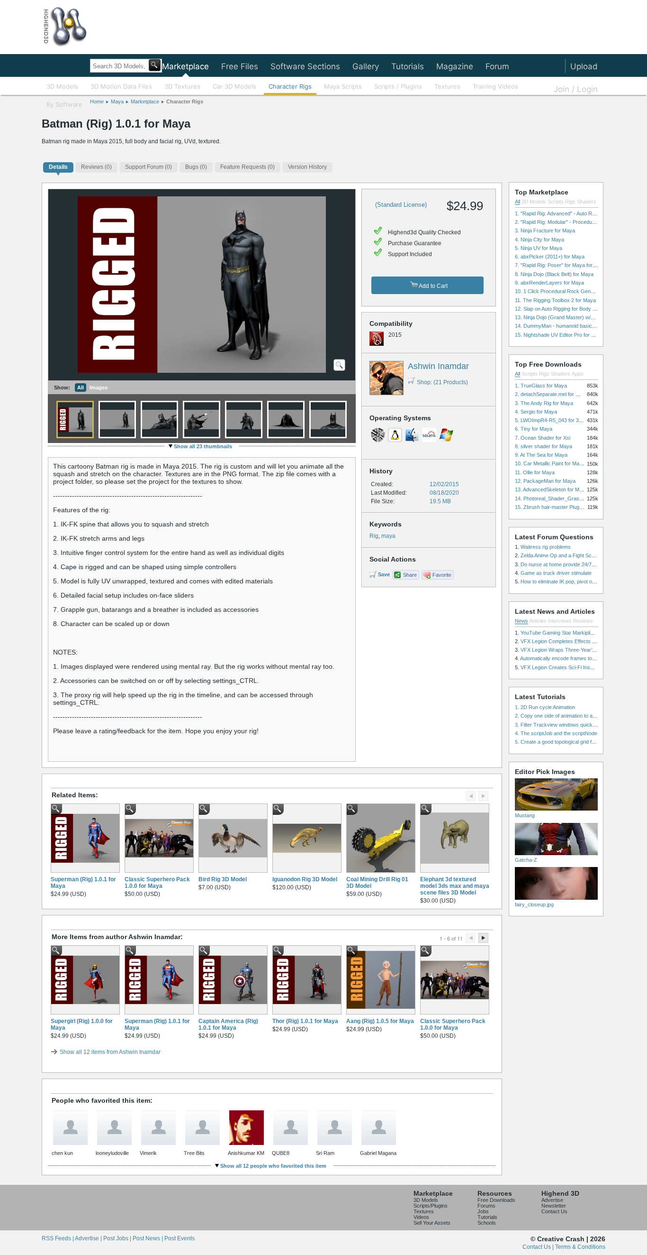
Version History (307, 167)
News (521, 621)
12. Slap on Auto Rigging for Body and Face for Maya (575, 309)
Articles (538, 621)
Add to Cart (433, 286)
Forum (497, 66)
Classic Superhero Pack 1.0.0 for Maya (157, 882)
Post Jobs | (118, 1238)
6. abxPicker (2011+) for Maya (549, 256)
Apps (578, 374)
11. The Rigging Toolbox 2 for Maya (555, 300)
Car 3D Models (234, 86)
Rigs (570, 201)
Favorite (441, 575)
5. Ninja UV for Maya (538, 248)
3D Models (62, 86)
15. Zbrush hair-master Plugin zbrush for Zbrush (570, 507)
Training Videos (495, 86)
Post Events (179, 1238)
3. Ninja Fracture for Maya (545, 230)
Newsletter (553, 1206)
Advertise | (89, 1238)
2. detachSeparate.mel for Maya (551, 394)
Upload (584, 66)
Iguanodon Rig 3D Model (304, 879)
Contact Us (554, 1211)
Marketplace (185, 66)
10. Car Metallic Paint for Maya (550, 463)
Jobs (483, 1211)
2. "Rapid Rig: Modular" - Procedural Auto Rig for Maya (577, 222)
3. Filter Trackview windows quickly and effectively (573, 725)
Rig (373, 536)
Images (99, 387)
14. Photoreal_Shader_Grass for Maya (559, 498)
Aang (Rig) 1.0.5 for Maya (380, 1021)
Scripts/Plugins (430, 1206)
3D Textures (182, 86)
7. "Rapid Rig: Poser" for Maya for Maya (561, 265)
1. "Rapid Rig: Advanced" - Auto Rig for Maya (566, 213)
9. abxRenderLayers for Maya (549, 283)
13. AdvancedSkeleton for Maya (551, 489)
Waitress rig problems (546, 547)
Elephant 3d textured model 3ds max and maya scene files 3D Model (454, 886)
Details (58, 167)
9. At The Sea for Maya (541, 455)
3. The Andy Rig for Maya (544, 403)
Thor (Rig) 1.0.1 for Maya (305, 1021)
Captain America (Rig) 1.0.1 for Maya (228, 1024)
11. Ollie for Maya (535, 472)
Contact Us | (538, 1247)
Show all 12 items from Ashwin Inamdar (110, 1052)
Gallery (365, 66)
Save (384, 574)
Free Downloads (496, 1200)
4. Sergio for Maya (536, 412)
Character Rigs (290, 86)
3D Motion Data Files (121, 86)
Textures (447, 86)
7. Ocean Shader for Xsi (542, 438)
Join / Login (576, 89)
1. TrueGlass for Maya (541, 385)
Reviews (583, 621)
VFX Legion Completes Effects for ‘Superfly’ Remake (581, 641)
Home (97, 101)
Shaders (586, 201)
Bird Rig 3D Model (222, 879)
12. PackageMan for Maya (545, 481)
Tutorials (407, 66)
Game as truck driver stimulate (556, 573)
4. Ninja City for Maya (539, 239)
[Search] (155, 65)
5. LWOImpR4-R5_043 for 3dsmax (554, 420)
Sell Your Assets (431, 1223)
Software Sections (305, 66)
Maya (117, 101)
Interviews (560, 621)
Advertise (552, 1200)
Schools (486, 1223)
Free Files (239, 66)
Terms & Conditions (580, 1247)
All (80, 387)
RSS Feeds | (58, 1238)
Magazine (454, 66)
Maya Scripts (343, 86)
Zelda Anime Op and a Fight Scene (560, 555)
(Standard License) (401, 204)
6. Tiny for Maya (533, 429)
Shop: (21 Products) (442, 382)
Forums (486, 1206)
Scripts (556, 201)
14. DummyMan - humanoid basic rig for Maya (568, 326)
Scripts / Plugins (398, 86)
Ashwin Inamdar (438, 366)
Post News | (148, 1238)
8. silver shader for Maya (543, 446)
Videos (421, 1217)
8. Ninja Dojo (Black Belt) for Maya (554, 274)
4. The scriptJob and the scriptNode (556, 733)
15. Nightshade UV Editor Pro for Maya (559, 335)
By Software (64, 104)
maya (388, 536)
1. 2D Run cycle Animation (545, 707)
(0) (96, 167)
